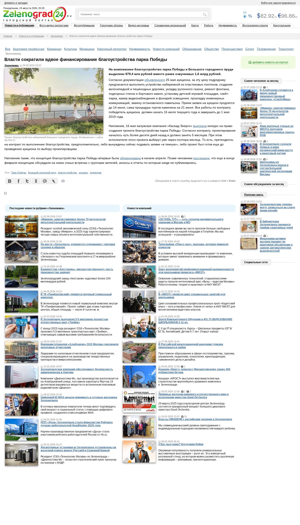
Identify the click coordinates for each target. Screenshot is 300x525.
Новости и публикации (19, 25)
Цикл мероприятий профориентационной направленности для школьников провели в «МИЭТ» (196, 271)
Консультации (282, 25)
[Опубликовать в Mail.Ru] (44, 181)
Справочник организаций (170, 25)
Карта (195, 25)
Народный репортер (112, 49)
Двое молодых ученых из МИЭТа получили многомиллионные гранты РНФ (277, 131)
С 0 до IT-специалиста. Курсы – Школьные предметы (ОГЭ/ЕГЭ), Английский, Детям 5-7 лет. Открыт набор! (195, 330)
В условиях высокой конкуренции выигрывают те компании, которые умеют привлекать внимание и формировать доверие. (195, 256)
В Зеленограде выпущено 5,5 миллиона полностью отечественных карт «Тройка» (74, 321)
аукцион (83, 172)
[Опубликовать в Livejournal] (53, 181)
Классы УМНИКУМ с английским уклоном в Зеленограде (195, 419)
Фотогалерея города (255, 25)
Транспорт (286, 49)
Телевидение (266, 49)
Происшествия (232, 49)
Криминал (54, 49)
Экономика (57, 36)
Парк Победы (18, 172)
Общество (211, 49)
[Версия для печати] (63, 182)
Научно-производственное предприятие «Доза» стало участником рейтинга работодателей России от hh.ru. (75, 433)
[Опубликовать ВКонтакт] (9, 181)
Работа (208, 25)
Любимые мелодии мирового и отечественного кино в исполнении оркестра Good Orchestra (193, 396)
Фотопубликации (84, 25)
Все (7, 49)
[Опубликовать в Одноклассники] (35, 181)
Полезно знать (253, 194)
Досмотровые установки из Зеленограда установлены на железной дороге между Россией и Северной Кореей (78, 449)
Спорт (249, 49)
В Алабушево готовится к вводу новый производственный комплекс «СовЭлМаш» (276, 95)
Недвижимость (228, 25)
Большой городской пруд (42, 172)
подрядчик (95, 172)
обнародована (130, 158)
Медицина (87, 49)
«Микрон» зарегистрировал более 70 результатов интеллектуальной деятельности (73, 221)
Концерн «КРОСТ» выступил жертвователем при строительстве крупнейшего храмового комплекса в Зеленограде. (189, 381)
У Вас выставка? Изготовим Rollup (180, 444)
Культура (70, 49)
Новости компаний (166, 49)
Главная (7, 36)
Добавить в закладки (15, 3)
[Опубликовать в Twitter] (27, 181)
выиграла (200, 126)
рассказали (201, 158)
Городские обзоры (111, 25)
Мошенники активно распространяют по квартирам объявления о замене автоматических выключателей (276, 244)
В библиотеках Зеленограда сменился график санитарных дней (276, 224)
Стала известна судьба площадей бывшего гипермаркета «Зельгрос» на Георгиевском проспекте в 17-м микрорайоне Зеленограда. (78, 256)
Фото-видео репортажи (54, 25)
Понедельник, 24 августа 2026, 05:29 (23, 8)
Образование (192, 49)
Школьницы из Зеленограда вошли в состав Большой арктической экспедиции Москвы (276, 168)
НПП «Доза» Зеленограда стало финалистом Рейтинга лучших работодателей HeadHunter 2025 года (77, 424)
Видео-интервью (138, 25)
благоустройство (67, 172)
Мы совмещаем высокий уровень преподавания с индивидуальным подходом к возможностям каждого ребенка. (197, 427)
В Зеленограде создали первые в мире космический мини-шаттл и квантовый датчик (276, 149)
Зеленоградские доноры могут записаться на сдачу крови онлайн (277, 207)
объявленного (155, 80)
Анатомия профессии (28, 49)
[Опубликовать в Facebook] (18, 181)
